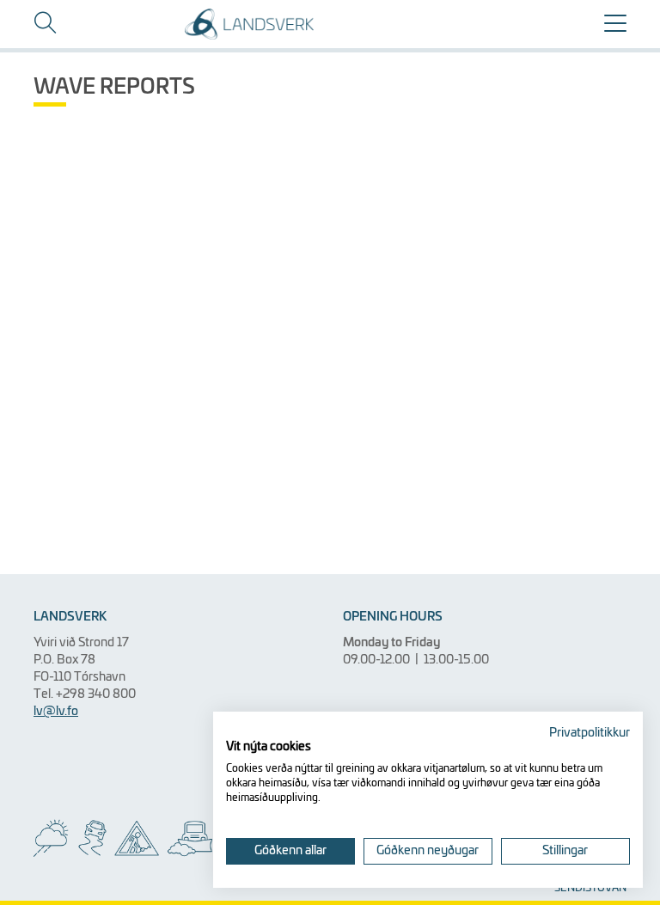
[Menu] (615, 30)
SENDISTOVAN (590, 889)
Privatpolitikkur (589, 733)
